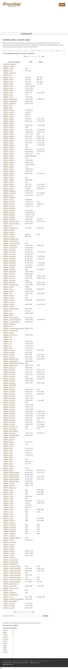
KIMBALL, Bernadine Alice (11, 435)
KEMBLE (5, 630)
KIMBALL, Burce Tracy (10, 487)
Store (40, 660)
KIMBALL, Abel (7, 105)
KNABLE (5, 643)
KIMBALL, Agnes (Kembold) (11, 243)
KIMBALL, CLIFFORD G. (10, 601)
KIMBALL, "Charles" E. (10, 64)
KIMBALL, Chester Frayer (10, 588)
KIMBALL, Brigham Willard (11, 472)
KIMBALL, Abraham (9, 201)
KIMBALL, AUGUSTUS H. (11, 359)
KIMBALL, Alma (8, 289)
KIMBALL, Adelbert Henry (10, 239)
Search (36, 660)
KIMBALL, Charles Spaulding (12, 566)
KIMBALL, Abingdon (9, 197)
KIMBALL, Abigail (8, 110)
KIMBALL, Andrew (8, 295)
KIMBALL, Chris (8, 590)
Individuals (26, 660)
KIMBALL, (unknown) (9, 73)
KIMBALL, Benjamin (9, 367)
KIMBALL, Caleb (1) (9, 520)
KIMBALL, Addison (8, 230)
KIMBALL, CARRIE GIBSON (11, 538)
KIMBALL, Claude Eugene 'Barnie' (13, 599)
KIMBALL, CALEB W (9, 525)
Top (50, 660)
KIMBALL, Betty (8, 448)
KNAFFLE (5, 652)
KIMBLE (5, 632)
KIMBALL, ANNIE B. (9, 324)
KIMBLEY (5, 637)
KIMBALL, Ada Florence (10, 228)
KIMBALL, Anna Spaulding (11, 322)
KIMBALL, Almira (8, 291)
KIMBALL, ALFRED (9, 269)
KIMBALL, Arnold (8, 332)
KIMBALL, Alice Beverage (11, 284)
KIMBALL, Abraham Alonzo (11, 221)
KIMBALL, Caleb (8, 490)
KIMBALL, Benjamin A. (10, 428)
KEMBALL (5, 634)
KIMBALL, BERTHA (9, 437)
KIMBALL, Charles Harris (10, 560)
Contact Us (45, 660)
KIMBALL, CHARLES (9, 542)
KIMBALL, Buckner (9, 483)
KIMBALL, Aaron (8, 77)
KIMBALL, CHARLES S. (10, 564)
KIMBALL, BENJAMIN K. (10, 431)
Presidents (15, 660)
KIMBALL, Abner (8, 199)
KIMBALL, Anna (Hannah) (11, 317)
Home (4, 660)
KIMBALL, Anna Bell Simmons (12, 319)
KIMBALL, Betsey (8, 439)
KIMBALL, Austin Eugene (10, 361)
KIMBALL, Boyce (8, 470)
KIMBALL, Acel (7, 225)
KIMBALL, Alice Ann (9, 273)
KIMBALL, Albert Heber (10, 245)
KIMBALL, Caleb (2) (9, 522)
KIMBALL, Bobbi (8, 468)
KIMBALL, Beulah (8, 466)
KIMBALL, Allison (8, 287)
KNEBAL (5, 650)
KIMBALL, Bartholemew (10, 365)
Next (42, 56)
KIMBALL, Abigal (8, 195)
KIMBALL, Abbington (9, 103)
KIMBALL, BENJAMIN (9, 385)
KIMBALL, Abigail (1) (9, 191)
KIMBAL (5, 645)
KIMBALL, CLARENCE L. (10, 594)
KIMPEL (5, 647)
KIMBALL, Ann (7, 311)
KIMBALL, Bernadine (9, 433)
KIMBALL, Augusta (8, 350)
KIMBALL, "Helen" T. (9, 66)
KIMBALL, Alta (7, 293)
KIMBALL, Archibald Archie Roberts (13, 328)
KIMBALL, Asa (7, 337)
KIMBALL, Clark (8, 597)
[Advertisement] (34, 20)
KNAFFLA (5, 641)
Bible (31, 660)
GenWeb (9, 660)
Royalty (21, 660)
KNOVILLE (5, 639)
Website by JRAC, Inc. (8, 664)
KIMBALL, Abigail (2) (9, 193)
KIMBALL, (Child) (8, 68)
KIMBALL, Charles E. (9, 557)
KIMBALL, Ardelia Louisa (10, 330)
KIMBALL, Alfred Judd (9, 271)
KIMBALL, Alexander (9, 250)
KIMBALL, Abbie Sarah (10, 99)
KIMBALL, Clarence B (9, 592)
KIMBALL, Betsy (8, 446)
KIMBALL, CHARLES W (10, 584)
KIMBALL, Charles (8, 540)
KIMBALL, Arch (7, 326)
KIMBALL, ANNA (8, 315)
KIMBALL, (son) (8, 71)
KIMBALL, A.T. (7, 75)
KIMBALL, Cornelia (9, 603)
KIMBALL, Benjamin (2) (10, 426)
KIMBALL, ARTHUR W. (10, 335)
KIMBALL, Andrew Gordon (11, 308)
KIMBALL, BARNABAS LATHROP (13, 363)
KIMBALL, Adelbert (9, 234)
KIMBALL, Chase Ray (9, 586)
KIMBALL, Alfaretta (8, 267)
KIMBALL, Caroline (9, 535)
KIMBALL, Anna (8, 313)
